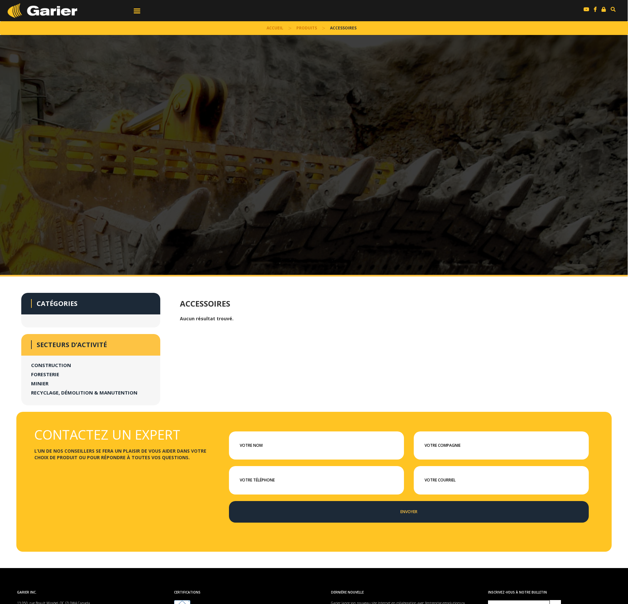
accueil (275, 28)
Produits (306, 28)
